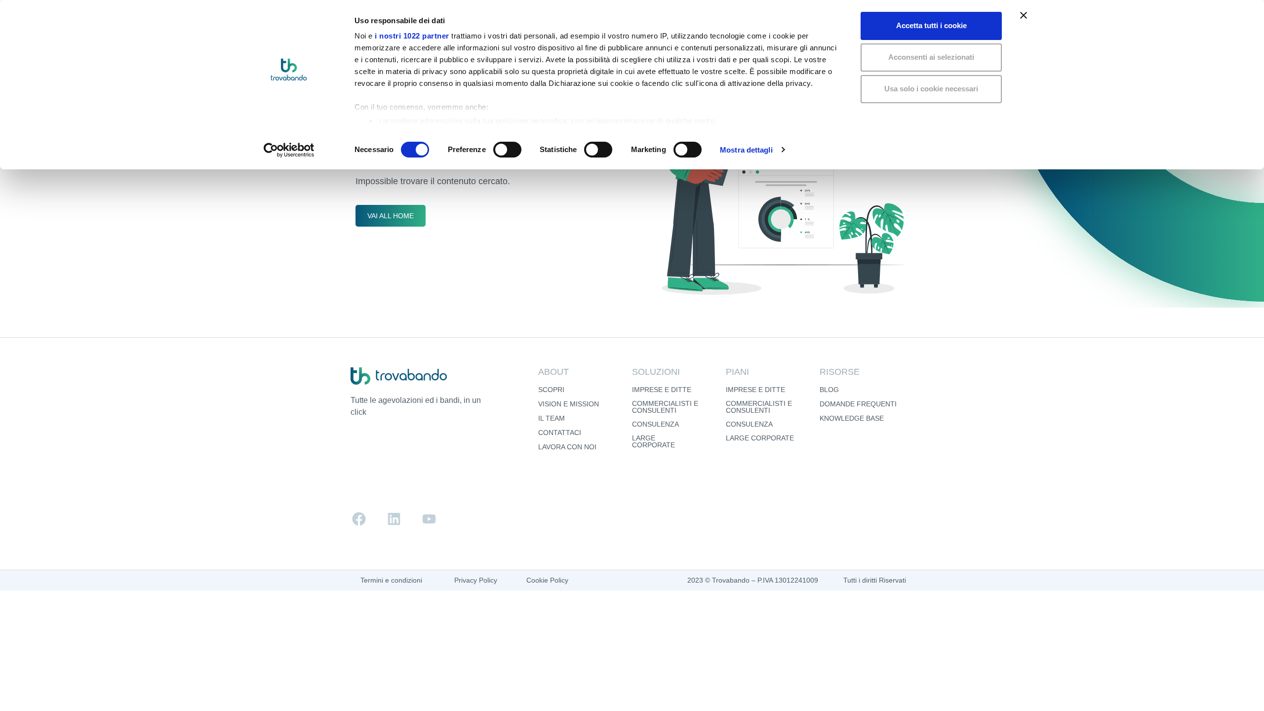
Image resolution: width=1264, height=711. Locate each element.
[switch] (507, 150)
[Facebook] (359, 519)
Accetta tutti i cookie (931, 25)
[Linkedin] (394, 519)
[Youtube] (429, 519)
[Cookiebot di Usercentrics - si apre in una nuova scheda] (289, 150)
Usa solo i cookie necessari (931, 88)
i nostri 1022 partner (412, 36)
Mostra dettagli (746, 150)
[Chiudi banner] (1023, 15)
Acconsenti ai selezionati (931, 57)
